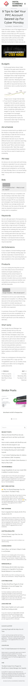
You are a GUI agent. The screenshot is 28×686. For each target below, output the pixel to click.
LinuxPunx (5, 645)
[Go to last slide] (3, 405)
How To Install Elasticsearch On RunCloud (13, 649)
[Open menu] (24, 3)
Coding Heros (6, 546)
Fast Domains (6, 508)
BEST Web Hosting (8, 486)
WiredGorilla (6, 563)
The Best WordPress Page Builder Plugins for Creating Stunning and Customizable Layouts (13, 450)
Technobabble (7, 466)
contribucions (7, 580)
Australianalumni (8, 531)
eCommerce (14, 8)
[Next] (25, 405)
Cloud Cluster (7, 626)
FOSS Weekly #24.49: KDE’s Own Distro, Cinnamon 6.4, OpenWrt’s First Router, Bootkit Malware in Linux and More (13, 569)
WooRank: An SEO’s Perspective (12, 412)
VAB (3, 662)
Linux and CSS (6, 603)
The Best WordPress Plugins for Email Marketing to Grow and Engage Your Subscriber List (12, 586)
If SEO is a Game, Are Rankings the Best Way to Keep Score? (7, 376)
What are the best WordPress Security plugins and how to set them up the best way (13, 437)
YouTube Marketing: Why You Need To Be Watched (21, 376)
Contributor (9, 26)
